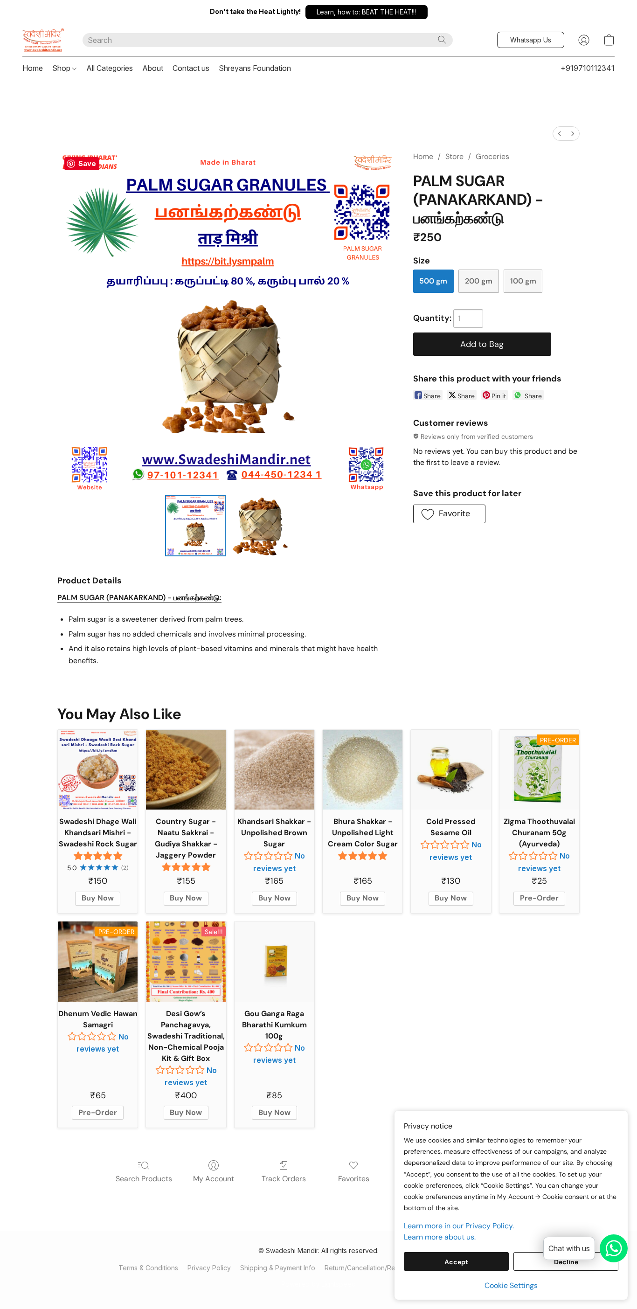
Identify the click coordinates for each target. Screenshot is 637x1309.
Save (87, 163)
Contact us (191, 68)
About (152, 68)
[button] (366, 12)
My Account (213, 1179)
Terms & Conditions (148, 1268)
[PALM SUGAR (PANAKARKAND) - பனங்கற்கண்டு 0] (195, 525)
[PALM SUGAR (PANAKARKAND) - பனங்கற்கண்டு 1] (259, 525)
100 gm (523, 281)
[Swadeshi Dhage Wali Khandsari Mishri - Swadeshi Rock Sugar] (98, 770)
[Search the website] (442, 39)
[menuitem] (559, 133)
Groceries (492, 156)
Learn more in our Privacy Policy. (459, 1226)
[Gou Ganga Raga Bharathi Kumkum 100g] (274, 961)
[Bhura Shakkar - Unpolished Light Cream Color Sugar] (362, 770)
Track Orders (284, 1179)
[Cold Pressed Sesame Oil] (451, 770)
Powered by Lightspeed (318, 1284)
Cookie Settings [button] (511, 1285)
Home (32, 68)
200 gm (478, 281)
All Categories (109, 68)
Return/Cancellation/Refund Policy (377, 1268)
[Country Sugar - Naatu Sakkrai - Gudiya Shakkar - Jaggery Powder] (186, 770)
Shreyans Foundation (255, 68)
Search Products (144, 1179)
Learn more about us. (440, 1237)
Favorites (353, 1179)
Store (454, 156)
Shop (62, 68)
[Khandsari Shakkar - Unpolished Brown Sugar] (274, 770)
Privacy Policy (209, 1268)
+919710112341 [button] (588, 68)
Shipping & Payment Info (277, 1268)
